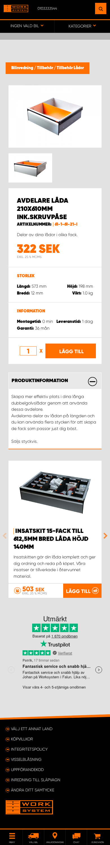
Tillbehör (45, 68)
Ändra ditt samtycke (32, 790)
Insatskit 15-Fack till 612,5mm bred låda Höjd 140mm (51, 539)
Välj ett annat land (31, 729)
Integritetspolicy (29, 749)
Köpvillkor (22, 739)
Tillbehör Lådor (70, 68)
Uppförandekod (27, 769)
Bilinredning (22, 68)
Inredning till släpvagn (35, 780)
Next (104, 535)
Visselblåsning (26, 759)
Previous (6, 535)
